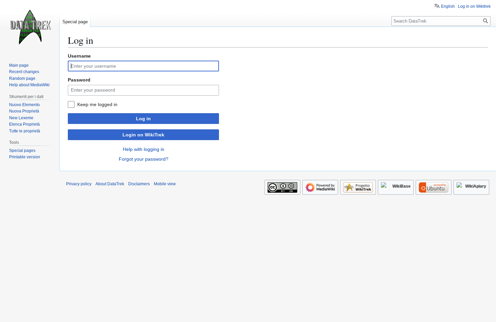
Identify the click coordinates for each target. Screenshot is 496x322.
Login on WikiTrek (143, 134)
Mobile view (165, 184)
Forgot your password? (143, 159)
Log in (143, 118)
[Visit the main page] (30, 27)
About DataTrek (109, 184)
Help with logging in (143, 149)
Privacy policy (78, 184)
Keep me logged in (97, 104)
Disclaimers (139, 184)
